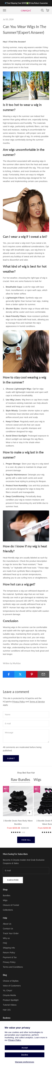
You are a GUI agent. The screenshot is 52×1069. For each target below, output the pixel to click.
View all (26, 840)
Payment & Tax (10, 957)
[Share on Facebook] (8, 674)
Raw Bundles (20, 779)
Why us (6, 938)
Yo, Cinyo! (7, 990)
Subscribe (13, 880)
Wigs (37, 779)
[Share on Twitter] (20, 674)
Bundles (6, 895)
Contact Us (8, 928)
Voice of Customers (12, 985)
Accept (25, 1047)
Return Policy (9, 952)
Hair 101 (7, 1010)
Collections (8, 910)
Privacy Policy (18, 701)
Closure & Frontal (11, 905)
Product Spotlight (10, 1000)
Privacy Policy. (14, 1040)
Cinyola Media (9, 995)
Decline (24, 1055)
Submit (11, 758)
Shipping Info (9, 948)
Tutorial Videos (9, 1005)
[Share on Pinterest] (32, 674)
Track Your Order (11, 933)
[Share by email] (43, 674)
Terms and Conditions (13, 967)
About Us (7, 924)
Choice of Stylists (10, 981)
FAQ (5, 943)
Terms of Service (37, 701)
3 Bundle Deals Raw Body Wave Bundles (18, 822)
